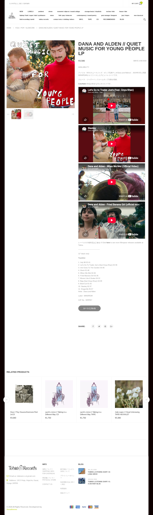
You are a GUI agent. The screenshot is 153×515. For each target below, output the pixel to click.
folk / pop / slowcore (25, 28)
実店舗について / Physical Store (49, 479)
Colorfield (81, 84)
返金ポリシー (65, 493)
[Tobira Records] (12, 15)
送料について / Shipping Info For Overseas (48, 471)
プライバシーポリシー (67, 477)
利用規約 (63, 488)
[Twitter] (99, 326)
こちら (97, 243)
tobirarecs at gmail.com (26, 476)
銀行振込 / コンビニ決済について (67, 470)
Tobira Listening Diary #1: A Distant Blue (99, 483)
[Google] (111, 326)
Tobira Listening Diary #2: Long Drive (99, 473)
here (108, 243)
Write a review (139, 61)
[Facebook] (93, 326)
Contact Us (47, 484)
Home (9, 28)
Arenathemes (12, 509)
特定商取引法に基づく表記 (67, 483)
